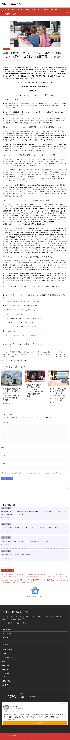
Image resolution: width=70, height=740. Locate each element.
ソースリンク (7, 346)
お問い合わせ (6, 637)
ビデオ (15, 14)
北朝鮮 (11, 580)
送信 (18, 623)
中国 (67, 576)
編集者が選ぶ (6, 681)
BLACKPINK (8, 574)
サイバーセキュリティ (10, 576)
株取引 (4, 582)
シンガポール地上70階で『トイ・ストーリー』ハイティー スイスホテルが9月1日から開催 (29, 528)
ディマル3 (17, 576)
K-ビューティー (17, 574)
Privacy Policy (7, 629)
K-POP (12, 574)
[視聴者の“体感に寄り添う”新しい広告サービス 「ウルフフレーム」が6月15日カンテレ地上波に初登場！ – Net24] (35, 372)
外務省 (17, 580)
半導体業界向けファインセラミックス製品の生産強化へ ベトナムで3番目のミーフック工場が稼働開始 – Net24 (11, 394)
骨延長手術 (31, 582)
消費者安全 (8, 582)
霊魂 (28, 582)
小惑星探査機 (47, 580)
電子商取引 (24, 582)
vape (29, 574)
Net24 (13, 60)
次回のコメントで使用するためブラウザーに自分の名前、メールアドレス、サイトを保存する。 (33, 473)
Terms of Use (6, 633)
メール (4, 456)
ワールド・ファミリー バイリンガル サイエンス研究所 (19, 335)
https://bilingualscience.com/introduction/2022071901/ (21, 301)
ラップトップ (62, 576)
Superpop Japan (24, 574)
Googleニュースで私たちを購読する (35, 596)
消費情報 (7, 14)
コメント (5, 423)
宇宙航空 (37, 579)
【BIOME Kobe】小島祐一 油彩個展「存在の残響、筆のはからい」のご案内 (25, 541)
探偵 (55, 580)
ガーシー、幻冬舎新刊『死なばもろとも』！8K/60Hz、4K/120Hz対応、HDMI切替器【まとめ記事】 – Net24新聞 (18, 354)
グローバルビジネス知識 (16, 709)
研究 (14, 582)
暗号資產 (63, 580)
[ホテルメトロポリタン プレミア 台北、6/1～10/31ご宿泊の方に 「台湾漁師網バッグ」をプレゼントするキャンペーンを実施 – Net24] (58, 372)
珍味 (12, 582)
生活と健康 (54, 9)
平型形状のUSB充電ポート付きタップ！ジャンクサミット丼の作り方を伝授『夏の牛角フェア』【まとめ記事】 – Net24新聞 (51, 354)
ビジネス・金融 (9, 9)
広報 (53, 580)
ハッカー (22, 576)
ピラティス (37, 576)
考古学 (20, 582)
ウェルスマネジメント (48, 574)
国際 (33, 9)
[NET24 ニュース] (2, 12)
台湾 (15, 580)
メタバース (50, 576)
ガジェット (56, 574)
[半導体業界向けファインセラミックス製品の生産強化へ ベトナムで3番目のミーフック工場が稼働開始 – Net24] (11, 372)
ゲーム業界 (61, 574)
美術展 (17, 582)
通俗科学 (45, 9)
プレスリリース (44, 576)
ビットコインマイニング (29, 576)
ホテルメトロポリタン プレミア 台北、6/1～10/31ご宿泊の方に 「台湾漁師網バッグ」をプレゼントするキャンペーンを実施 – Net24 (58, 395)
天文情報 (24, 579)
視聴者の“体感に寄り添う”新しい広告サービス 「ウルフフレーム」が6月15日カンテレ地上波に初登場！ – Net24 (34, 390)
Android (3, 574)
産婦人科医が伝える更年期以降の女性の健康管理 (16, 555)
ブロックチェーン (7, 658)
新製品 (59, 580)
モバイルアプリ (56, 576)
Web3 (28, 9)
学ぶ (31, 580)
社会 (39, 9)
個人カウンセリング (5, 580)
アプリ (34, 574)
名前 (3, 447)
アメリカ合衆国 (39, 574)
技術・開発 (20, 9)
